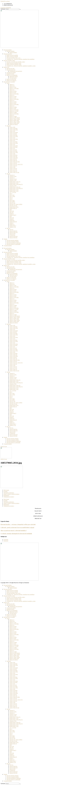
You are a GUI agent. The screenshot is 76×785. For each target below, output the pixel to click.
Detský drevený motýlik (12, 55)
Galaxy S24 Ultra (14, 139)
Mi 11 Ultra (12, 196)
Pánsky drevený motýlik (12, 56)
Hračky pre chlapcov (11, 80)
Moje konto (6, 490)
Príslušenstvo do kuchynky (16, 71)
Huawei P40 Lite (14, 232)
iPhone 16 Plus (13, 91)
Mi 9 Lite (12, 211)
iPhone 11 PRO (13, 116)
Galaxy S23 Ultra (14, 143)
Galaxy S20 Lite (13, 156)
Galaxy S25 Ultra (14, 136)
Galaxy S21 (12, 148)
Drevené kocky (13, 77)
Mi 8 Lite (12, 217)
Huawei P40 (12, 233)
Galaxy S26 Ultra (14, 129)
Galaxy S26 (12, 127)
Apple (8, 83)
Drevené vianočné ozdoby (13, 241)
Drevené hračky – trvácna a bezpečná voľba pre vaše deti (18, 524)
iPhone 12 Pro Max (14, 113)
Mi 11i (11, 197)
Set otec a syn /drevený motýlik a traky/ (16, 61)
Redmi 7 (12, 223)
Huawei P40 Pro (13, 231)
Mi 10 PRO (12, 201)
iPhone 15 (12, 95)
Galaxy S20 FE (13, 159)
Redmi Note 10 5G (14, 207)
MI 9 (11, 209)
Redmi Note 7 (13, 225)
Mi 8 (11, 216)
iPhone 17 (12, 84)
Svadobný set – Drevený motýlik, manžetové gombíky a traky (21, 65)
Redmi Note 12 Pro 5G (15, 187)
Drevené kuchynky (11, 69)
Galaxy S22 (12, 144)
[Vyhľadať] (20, 9)
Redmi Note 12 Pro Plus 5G (16, 188)
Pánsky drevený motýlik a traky (14, 64)
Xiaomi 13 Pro (13, 180)
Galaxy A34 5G (13, 168)
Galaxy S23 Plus (13, 141)
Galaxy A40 (12, 167)
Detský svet (6, 67)
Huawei (8, 228)
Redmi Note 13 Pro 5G (15, 181)
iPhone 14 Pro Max (14, 104)
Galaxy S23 (12, 140)
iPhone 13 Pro (13, 108)
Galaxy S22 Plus (13, 147)
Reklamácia (6, 495)
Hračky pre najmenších (12, 75)
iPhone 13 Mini (13, 107)
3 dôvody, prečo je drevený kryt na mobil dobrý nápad (17, 527)
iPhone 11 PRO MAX (15, 117)
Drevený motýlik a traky (9, 60)
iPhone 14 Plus (13, 101)
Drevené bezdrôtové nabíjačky (14, 243)
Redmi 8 (12, 219)
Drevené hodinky (8, 49)
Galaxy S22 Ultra (14, 145)
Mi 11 (11, 193)
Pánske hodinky (13, 52)
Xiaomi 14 (12, 175)
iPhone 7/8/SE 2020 (14, 120)
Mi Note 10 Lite (13, 205)
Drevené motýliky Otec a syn (13, 57)
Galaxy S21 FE (13, 149)
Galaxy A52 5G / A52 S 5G (16, 164)
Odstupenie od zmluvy (9, 496)
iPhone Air (12, 85)
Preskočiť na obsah (5, 1)
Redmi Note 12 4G (14, 191)
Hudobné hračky (10, 73)
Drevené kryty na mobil (9, 81)
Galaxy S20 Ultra (14, 157)
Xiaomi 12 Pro (13, 185)
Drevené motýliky (8, 53)
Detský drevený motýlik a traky (14, 63)
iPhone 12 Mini (13, 112)
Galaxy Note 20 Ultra (15, 161)
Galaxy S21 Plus (13, 151)
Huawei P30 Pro (13, 237)
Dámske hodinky (11, 51)
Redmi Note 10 (13, 208)
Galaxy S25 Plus (13, 135)
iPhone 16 (12, 89)
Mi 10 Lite (12, 200)
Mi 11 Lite (12, 195)
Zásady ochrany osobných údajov (11, 494)
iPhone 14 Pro (13, 103)
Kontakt (5, 491)
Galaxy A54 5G (13, 163)
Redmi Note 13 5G (14, 183)
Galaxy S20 (12, 153)
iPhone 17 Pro (13, 87)
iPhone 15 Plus (13, 96)
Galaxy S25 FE (13, 133)
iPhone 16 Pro (13, 92)
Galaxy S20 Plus (13, 155)
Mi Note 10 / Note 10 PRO (16, 204)
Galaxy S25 (12, 131)
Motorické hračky (14, 76)
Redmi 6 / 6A (13, 227)
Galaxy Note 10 (13, 171)
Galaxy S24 (12, 137)
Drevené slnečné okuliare (12, 240)
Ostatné (5, 239)
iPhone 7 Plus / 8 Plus (15, 119)
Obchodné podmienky (9, 492)
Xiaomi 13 (12, 177)
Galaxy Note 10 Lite (14, 172)
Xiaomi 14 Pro (13, 176)
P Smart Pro (12, 235)
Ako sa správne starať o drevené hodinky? (14, 530)
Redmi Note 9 (13, 215)
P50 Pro (11, 229)
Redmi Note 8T (13, 221)
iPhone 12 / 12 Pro (14, 111)
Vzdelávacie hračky (11, 72)
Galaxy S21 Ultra (14, 152)
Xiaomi (8, 173)
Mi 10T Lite (12, 203)
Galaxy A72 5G (13, 169)
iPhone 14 (12, 100)
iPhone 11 (12, 115)
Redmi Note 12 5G (14, 189)
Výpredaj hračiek (8, 245)
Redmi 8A (12, 220)
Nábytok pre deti (10, 68)
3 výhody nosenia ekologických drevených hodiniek (16, 533)
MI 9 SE (12, 212)
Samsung (9, 125)
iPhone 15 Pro (13, 97)
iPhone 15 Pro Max (14, 99)
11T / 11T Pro (13, 192)
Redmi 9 (12, 213)
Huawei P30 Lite (14, 236)
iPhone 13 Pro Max (14, 109)
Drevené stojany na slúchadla (13, 244)
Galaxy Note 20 (13, 160)
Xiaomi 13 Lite (13, 179)
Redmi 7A (12, 224)
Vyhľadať (3, 9)
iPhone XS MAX (14, 124)
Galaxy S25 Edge (14, 132)
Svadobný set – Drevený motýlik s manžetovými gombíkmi (20, 59)
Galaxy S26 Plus (13, 128)
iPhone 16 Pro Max (14, 93)
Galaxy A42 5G (13, 165)
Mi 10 (11, 199)
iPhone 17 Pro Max (14, 88)
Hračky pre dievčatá (11, 79)
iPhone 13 (12, 105)
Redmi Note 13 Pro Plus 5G (16, 184)
